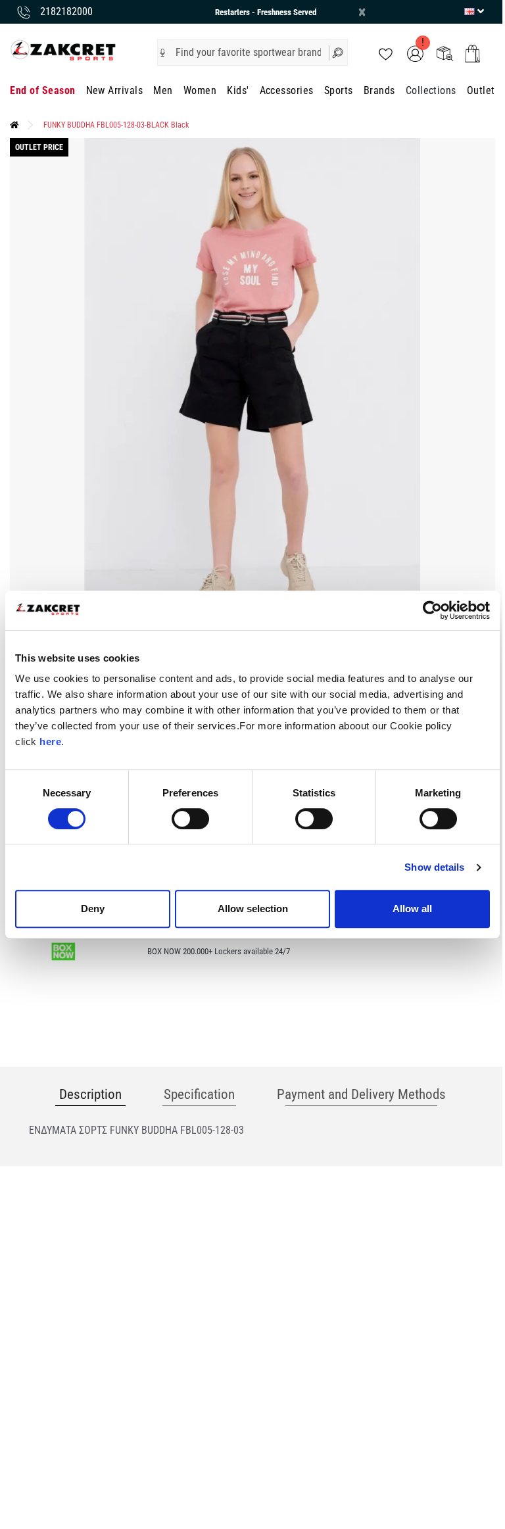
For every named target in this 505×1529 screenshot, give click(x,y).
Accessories (287, 90)
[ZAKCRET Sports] (63, 49)
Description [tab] (90, 1094)
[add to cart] (472, 53)
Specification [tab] (199, 1094)
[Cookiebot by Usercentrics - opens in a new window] (432, 610)
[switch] (190, 818)
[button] (163, 52)
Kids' (238, 90)
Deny (93, 908)
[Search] (338, 52)
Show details (434, 867)
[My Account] (415, 53)
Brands (379, 90)
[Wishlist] (385, 53)
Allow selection (253, 908)
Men (162, 90)
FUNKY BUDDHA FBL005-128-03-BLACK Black (116, 125)
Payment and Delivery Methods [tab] (361, 1094)
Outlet (481, 90)
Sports (338, 90)
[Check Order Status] (444, 53)
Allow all (412, 908)
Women (199, 90)
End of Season (42, 90)
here (50, 741)
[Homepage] (14, 125)
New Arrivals (114, 90)
